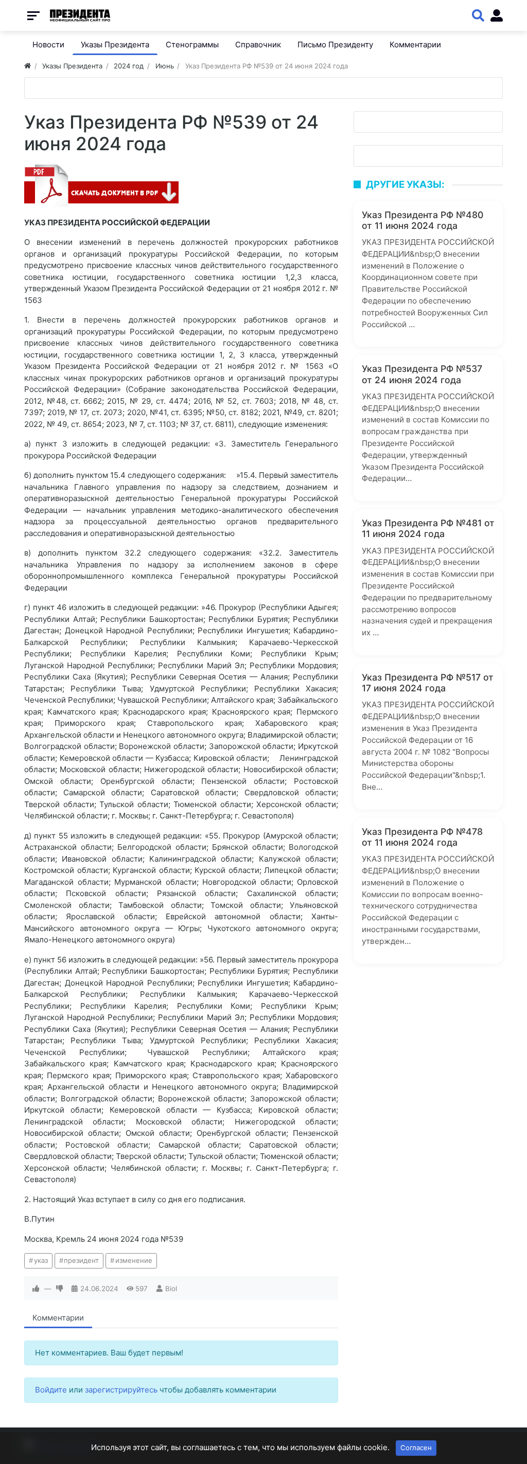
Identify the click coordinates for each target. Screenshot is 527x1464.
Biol (171, 1288)
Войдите (51, 1390)
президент (81, 1260)
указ (41, 1260)
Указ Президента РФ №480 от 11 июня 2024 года (422, 220)
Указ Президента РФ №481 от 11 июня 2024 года (428, 528)
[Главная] (27, 66)
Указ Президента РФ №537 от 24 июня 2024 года (422, 374)
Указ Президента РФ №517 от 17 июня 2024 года (428, 682)
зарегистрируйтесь (121, 1390)
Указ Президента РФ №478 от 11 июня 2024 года (422, 837)
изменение (133, 1260)
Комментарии (58, 1318)
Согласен (416, 1447)
